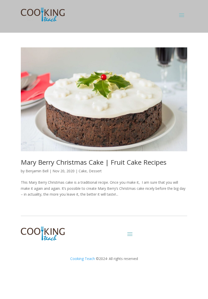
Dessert (95, 171)
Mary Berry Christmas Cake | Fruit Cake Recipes (93, 162)
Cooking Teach (82, 258)
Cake (83, 171)
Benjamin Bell (37, 171)
